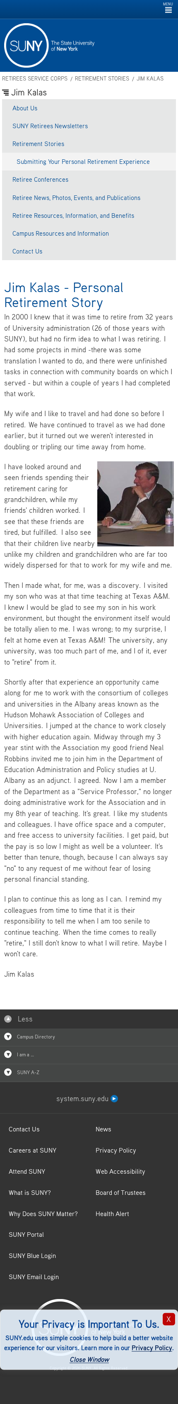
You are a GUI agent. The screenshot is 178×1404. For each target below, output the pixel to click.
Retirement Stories (102, 78)
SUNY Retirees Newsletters (50, 125)
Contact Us (27, 251)
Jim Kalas (150, 78)
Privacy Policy (152, 1347)
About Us (24, 108)
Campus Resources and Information (60, 233)
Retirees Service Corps (34, 78)
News (103, 1129)
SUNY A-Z (27, 1072)
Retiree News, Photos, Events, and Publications (76, 197)
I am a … (25, 1054)
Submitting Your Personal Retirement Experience (83, 161)
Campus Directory (35, 1037)
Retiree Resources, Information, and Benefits (73, 215)
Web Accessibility (120, 1171)
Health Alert (112, 1213)
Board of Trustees (121, 1192)
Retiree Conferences (40, 179)
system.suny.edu (83, 1098)
